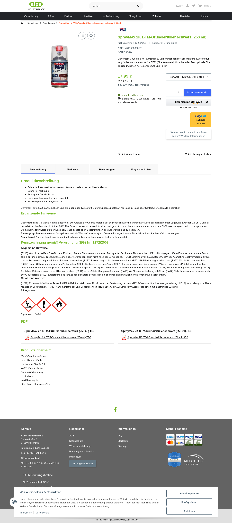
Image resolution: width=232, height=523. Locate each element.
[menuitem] (31, 16)
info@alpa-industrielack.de (35, 447)
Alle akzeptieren (189, 493)
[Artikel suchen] (138, 6)
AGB (71, 435)
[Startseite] (22, 23)
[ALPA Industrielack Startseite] (36, 5)
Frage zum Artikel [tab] (141, 169)
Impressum (26, 512)
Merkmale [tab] (72, 169)
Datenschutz (42, 512)
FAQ (120, 435)
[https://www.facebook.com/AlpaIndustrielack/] (115, 409)
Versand (144, 84)
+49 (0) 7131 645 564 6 (33, 453)
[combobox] (188, 76)
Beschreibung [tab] (38, 169)
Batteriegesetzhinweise (81, 451)
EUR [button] (179, 6)
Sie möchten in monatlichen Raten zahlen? (188, 134)
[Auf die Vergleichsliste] (82, 35)
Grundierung (170, 42)
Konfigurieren (189, 502)
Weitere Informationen (193, 136)
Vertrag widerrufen (83, 463)
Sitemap (122, 446)
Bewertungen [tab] (107, 169)
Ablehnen (189, 511)
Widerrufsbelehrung (80, 446)
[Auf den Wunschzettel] (91, 35)
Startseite (123, 440)
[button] (187, 6)
